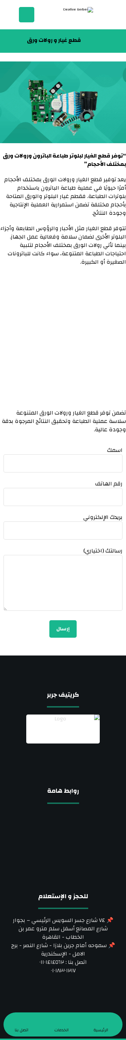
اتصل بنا (63, 850)
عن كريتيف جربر (63, 827)
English (63, 872)
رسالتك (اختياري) (102, 551)
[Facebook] (77, 761)
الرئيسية (63, 816)
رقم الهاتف (108, 484)
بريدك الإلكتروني (102, 517)
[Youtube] (49, 765)
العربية (63, 861)
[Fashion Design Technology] (65, 15)
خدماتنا (63, 839)
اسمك (114, 450)
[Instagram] (63, 761)
